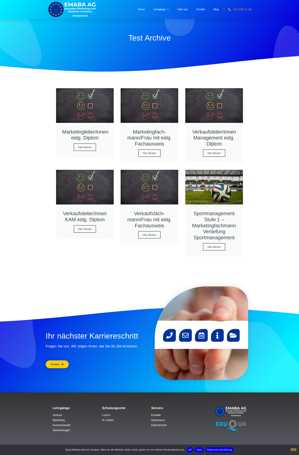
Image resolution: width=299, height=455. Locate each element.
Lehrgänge (159, 9)
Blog (216, 9)
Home (141, 9)
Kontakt (200, 9)
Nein (199, 449)
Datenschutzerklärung (219, 449)
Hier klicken (85, 147)
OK (190, 449)
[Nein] (293, 449)
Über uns (182, 9)
